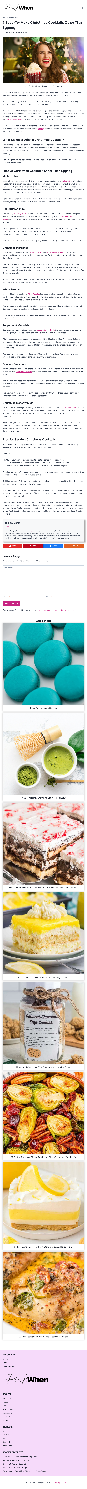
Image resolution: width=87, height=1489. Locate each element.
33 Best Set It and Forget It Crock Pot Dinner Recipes (43, 1336)
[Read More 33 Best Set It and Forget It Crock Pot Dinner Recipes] (43, 1293)
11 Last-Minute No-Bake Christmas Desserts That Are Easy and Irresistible (43, 887)
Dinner (5, 1406)
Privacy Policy (8, 1366)
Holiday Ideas (13, 17)
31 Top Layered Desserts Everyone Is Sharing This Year (43, 977)
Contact (6, 1363)
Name (7, 596)
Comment (8, 568)
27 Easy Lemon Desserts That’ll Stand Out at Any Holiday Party (43, 1247)
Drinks (5, 1420)
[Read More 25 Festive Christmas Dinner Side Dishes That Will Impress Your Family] (43, 1113)
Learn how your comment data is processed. (56, 610)
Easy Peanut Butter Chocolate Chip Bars (20, 1457)
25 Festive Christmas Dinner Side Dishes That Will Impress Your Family (43, 1157)
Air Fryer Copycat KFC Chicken (16, 1460)
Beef (4, 1431)
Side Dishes (8, 1409)
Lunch (5, 1402)
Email (49, 596)
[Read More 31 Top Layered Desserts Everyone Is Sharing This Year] (43, 933)
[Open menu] (82, 8)
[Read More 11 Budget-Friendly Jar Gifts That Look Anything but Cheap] (43, 1023)
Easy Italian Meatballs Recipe (15, 1467)
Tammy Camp (9, 32)
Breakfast (7, 1398)
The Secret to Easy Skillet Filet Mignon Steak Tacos (24, 1471)
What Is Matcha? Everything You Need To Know (44, 798)
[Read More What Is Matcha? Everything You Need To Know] (43, 754)
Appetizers (7, 1413)
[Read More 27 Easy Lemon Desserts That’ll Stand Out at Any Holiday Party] (43, 1203)
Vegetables (7, 1446)
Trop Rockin (31, 531)
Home (5, 17)
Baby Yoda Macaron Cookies (43, 708)
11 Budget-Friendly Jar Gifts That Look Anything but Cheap (43, 1067)
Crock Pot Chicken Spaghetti (15, 1464)
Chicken (6, 1435)
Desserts (6, 1417)
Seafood (6, 1442)
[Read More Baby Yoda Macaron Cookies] (43, 664)
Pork (4, 1438)
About (5, 1359)
